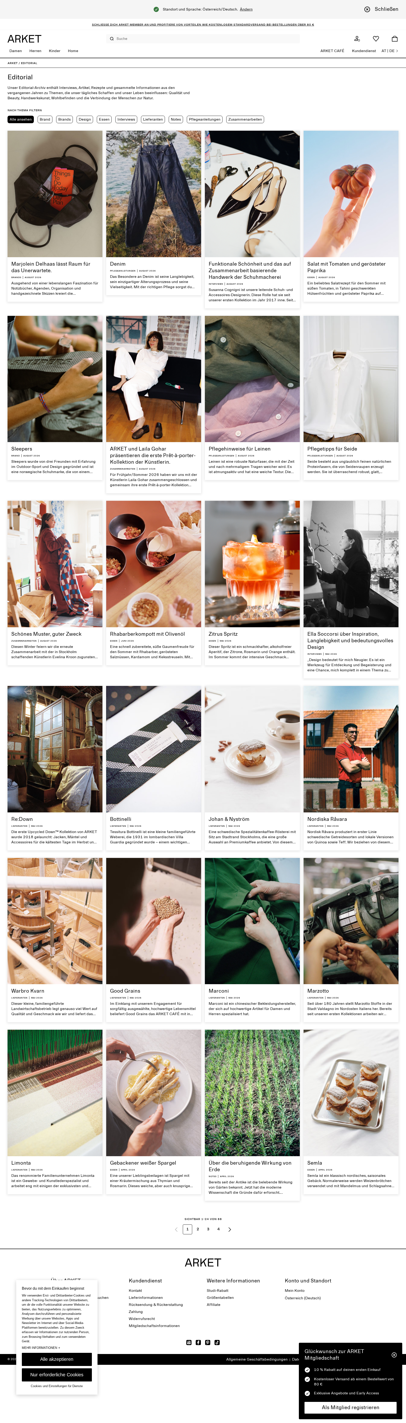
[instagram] (189, 1342)
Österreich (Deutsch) (303, 1298)
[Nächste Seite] (229, 1229)
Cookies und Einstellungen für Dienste (57, 1386)
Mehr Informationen (41, 1348)
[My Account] (357, 38)
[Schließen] (394, 1355)
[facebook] (198, 1342)
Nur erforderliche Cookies (56, 1374)
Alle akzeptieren (56, 1359)
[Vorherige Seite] (176, 1229)
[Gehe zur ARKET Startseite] (24, 39)
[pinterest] (208, 1342)
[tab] (21, 119)
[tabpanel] (203, 685)
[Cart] (394, 38)
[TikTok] (217, 1342)
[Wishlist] (376, 38)
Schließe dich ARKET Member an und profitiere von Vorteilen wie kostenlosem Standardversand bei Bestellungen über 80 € (203, 24)
